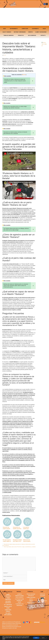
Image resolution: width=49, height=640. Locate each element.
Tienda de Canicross (8, 35)
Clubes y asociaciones (40, 32)
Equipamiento (35, 28)
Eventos (30, 32)
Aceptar (36, 637)
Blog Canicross (32, 35)
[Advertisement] (24, 16)
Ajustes (43, 637)
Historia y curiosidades (20, 32)
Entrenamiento (14, 28)
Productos (21, 35)
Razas (44, 28)
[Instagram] (47, 4)
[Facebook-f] (45, 4)
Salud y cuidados (7, 32)
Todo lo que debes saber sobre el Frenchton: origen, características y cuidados (20, 546)
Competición (25, 28)
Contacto (43, 35)
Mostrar (24, 74)
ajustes (3, 638)
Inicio (4, 28)
